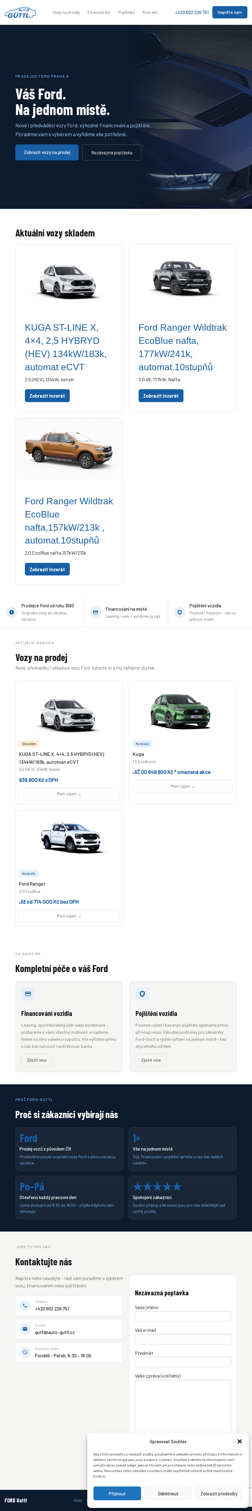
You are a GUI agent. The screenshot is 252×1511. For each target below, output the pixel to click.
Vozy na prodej (66, 12)
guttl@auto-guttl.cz (55, 1332)
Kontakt (150, 12)
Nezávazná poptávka (111, 152)
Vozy (78, 1500)
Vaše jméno (147, 1307)
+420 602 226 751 (192, 12)
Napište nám (230, 12)
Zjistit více (36, 1060)
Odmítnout (168, 1493)
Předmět (144, 1353)
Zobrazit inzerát (47, 395)
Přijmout (117, 1493)
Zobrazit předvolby (219, 1493)
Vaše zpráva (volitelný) (157, 1375)
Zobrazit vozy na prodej (47, 152)
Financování (99, 12)
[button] (240, 1441)
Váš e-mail (145, 1330)
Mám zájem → (69, 793)
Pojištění (126, 12)
